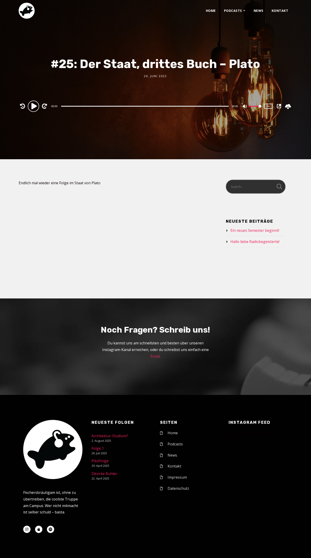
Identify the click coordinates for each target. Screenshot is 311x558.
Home (211, 10)
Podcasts (233, 10)
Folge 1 (98, 448)
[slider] (255, 110)
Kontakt (280, 10)
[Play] (34, 106)
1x (268, 106)
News (258, 10)
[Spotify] (50, 529)
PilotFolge (100, 460)
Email (155, 356)
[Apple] (38, 529)
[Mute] (245, 106)
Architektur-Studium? (110, 435)
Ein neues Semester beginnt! (254, 230)
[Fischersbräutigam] (27, 10)
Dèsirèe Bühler (104, 473)
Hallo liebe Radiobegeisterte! (254, 241)
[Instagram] (27, 529)
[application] (145, 106)
